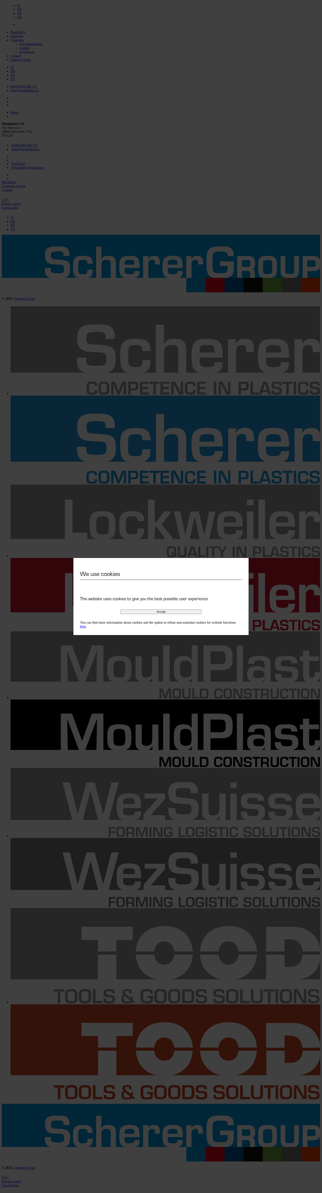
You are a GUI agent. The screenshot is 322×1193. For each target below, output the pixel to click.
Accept (161, 611)
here (83, 626)
